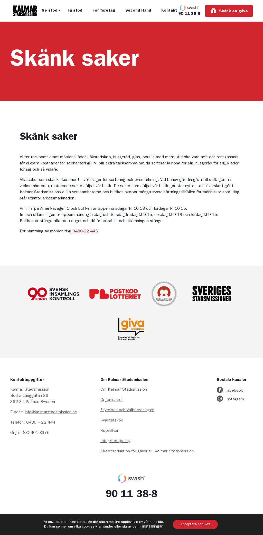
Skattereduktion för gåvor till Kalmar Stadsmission (147, 452)
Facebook (234, 391)
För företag (103, 11)
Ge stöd (49, 11)
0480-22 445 (85, 232)
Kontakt (169, 11)
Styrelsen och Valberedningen (127, 410)
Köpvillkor (109, 431)
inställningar (152, 527)
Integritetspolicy (115, 441)
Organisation (112, 400)
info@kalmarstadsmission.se (51, 412)
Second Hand (138, 11)
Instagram (235, 400)
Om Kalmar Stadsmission (123, 390)
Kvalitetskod (111, 421)
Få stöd (75, 11)
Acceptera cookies (195, 524)
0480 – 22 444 (40, 423)
